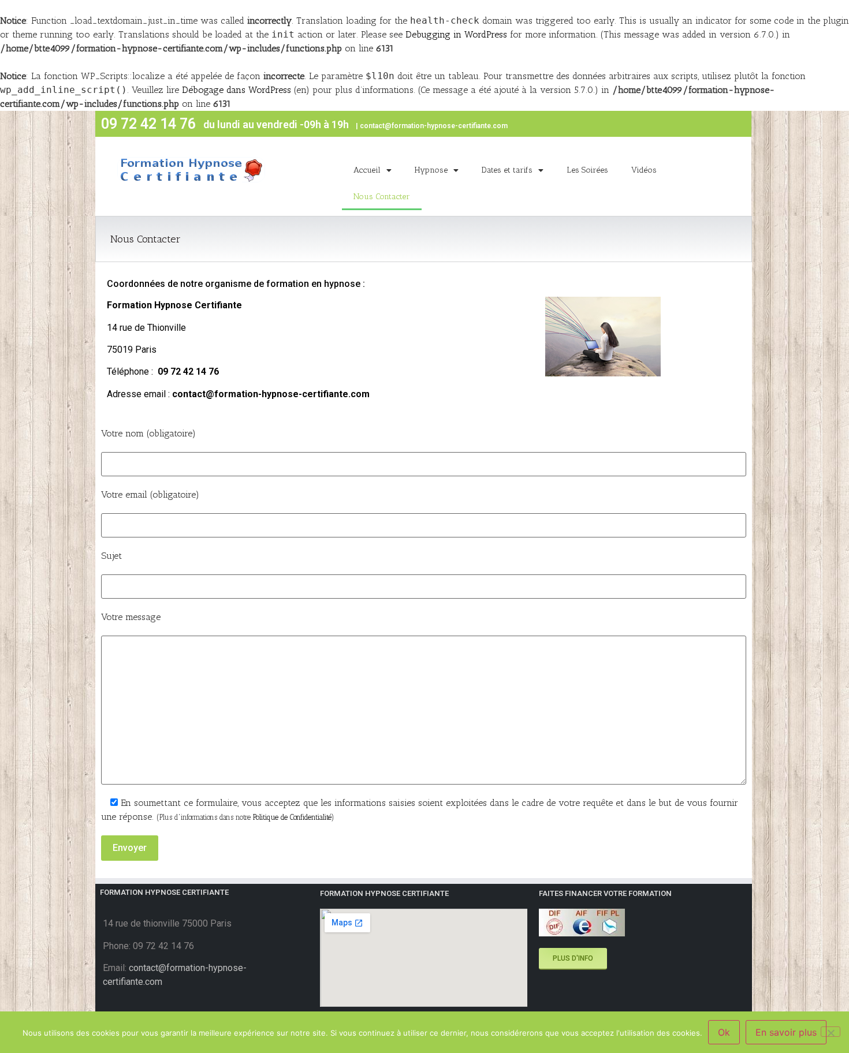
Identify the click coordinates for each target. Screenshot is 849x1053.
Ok (724, 1032)
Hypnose (431, 170)
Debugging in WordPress (456, 34)
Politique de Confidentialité (292, 817)
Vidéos (644, 170)
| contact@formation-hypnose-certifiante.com (432, 126)
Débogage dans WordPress (236, 89)
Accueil (367, 170)
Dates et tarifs (507, 170)
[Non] (830, 1031)
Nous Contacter (381, 196)
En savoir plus (786, 1032)
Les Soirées (587, 170)
